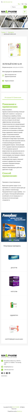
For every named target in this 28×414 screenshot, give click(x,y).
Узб (22, 4)
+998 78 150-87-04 (7, 2)
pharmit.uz (19, 411)
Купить (6, 86)
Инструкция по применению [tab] (13, 97)
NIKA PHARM (15, 407)
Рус (19, 4)
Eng (26, 4)
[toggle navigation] (25, 12)
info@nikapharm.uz (8, 366)
